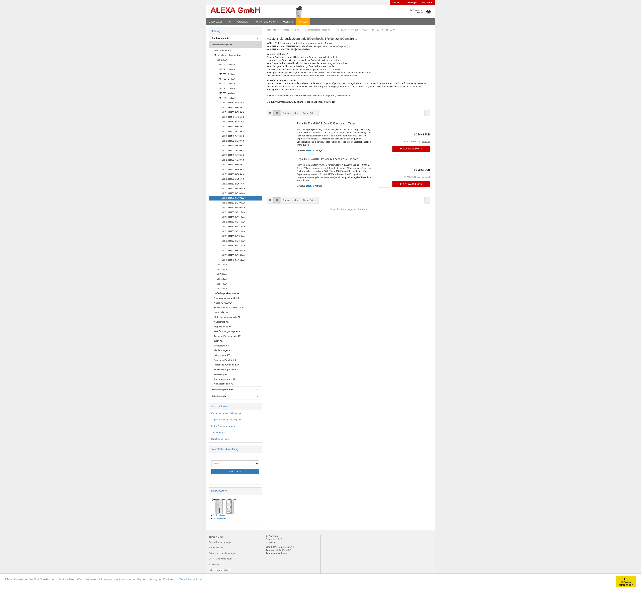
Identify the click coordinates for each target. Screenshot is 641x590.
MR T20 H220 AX (227, 74)
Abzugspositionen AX (224, 379)
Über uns (288, 22)
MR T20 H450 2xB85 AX (233, 164)
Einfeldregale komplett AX (226, 293)
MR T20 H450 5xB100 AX (233, 203)
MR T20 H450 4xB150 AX (233, 260)
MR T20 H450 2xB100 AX (233, 188)
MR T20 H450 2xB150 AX (233, 250)
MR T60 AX (222, 279)
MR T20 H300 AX (227, 83)
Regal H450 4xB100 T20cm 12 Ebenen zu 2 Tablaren (327, 159)
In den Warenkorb (411, 149)
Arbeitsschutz (218, 396)
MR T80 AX (222, 288)
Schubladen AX (221, 345)
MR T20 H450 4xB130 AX (233, 241)
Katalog (303, 22)
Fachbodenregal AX (221, 44)
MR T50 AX (222, 274)
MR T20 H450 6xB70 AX (233, 155)
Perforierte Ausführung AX (226, 364)
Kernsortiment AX (222, 50)
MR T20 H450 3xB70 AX (233, 141)
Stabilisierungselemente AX (227, 317)
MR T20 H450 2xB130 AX (233, 231)
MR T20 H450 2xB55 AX (233, 102)
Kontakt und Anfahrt (266, 22)
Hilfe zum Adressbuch (219, 570)
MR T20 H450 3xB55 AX (233, 107)
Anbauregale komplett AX (226, 298)
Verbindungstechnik (222, 389)
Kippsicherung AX (222, 326)
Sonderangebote (220, 38)
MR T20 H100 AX (227, 64)
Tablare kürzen (219, 518)
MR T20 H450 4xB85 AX (233, 174)
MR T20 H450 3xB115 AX (233, 217)
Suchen (395, 2)
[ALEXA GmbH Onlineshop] (244, 12)
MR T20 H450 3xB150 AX (233, 255)
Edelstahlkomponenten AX (227, 369)
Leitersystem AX (222, 355)
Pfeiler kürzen (219, 515)
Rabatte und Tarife (220, 439)
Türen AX (218, 341)
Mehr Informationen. (191, 579)
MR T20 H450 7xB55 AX (233, 126)
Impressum (214, 564)
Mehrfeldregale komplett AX (227, 55)
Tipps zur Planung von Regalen (226, 419)
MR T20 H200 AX (227, 69)
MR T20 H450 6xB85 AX (233, 183)
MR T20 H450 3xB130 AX (233, 236)
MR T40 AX (222, 269)
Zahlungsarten (218, 432)
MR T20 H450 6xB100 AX (233, 207)
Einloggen (235, 472)
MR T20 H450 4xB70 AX (233, 145)
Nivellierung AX (221, 322)
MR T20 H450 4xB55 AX (233, 112)
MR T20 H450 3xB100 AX (233, 193)
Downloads (216, 22)
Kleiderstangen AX (223, 350)
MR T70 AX (222, 284)
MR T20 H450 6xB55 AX (233, 121)
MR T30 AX (222, 264)
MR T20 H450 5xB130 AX (233, 245)
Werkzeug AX (220, 374)
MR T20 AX (222, 60)
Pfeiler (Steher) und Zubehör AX (229, 307)
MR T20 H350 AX (227, 88)
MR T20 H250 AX (227, 79)
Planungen (243, 22)
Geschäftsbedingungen (220, 542)
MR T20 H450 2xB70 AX (233, 136)
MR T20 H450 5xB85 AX (233, 179)
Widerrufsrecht (216, 547)
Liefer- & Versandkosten (223, 426)
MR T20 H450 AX (227, 98)
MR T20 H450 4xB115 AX (233, 222)
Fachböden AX (221, 312)
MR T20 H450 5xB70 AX (233, 150)
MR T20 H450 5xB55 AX (233, 117)
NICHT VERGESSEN (223, 303)
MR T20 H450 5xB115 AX (233, 226)
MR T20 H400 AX (227, 93)
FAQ (230, 22)
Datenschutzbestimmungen (222, 553)
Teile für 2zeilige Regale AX (227, 331)
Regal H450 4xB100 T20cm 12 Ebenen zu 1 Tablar (326, 123)
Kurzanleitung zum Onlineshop (226, 413)
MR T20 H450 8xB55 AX (233, 131)
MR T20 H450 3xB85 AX (233, 169)
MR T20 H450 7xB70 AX (233, 160)
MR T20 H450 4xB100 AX (233, 198)
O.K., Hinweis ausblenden (626, 582)
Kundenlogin (410, 2)
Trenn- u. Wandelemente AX (227, 336)
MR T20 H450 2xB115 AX (233, 212)
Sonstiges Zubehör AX (225, 360)
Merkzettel (426, 2)
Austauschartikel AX (224, 383)
